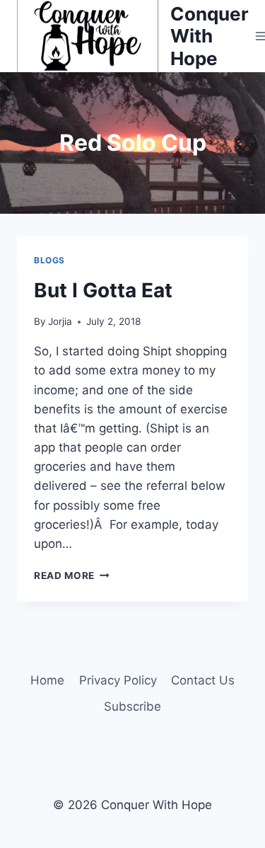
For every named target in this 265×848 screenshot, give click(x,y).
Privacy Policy (118, 680)
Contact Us (203, 680)
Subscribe (132, 706)
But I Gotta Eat (103, 290)
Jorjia (60, 321)
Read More (72, 575)
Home (47, 680)
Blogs (49, 260)
